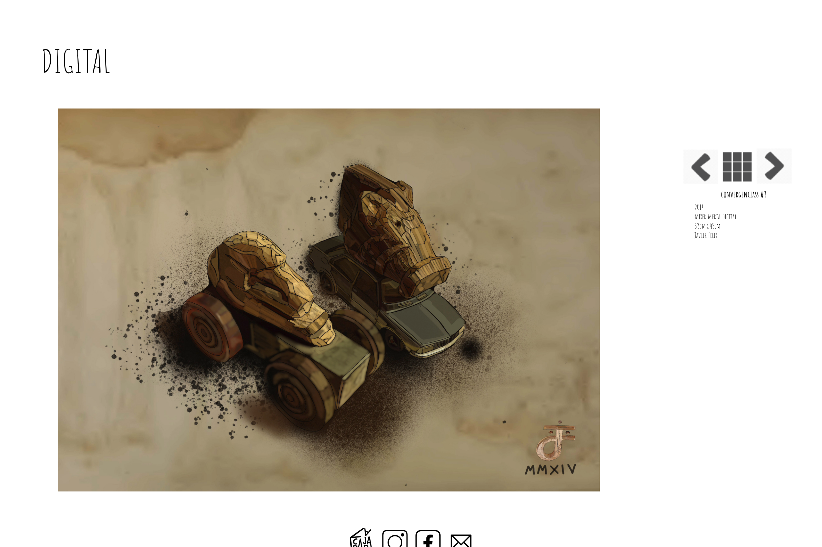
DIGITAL (75, 60)
